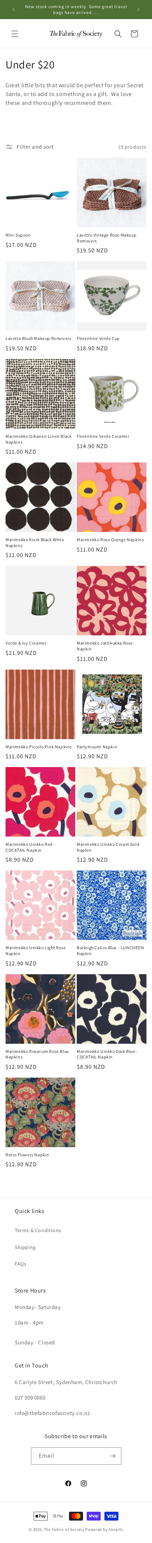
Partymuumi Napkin (97, 746)
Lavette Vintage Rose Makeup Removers (107, 238)
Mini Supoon (18, 235)
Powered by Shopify (104, 1529)
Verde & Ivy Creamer (26, 643)
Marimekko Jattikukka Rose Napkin (105, 646)
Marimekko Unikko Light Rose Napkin (36, 950)
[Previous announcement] (14, 9)
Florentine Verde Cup (98, 338)
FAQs (20, 1263)
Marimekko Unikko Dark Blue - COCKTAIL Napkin (107, 1054)
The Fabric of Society (64, 1529)
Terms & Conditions (38, 1230)
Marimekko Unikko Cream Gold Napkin (108, 847)
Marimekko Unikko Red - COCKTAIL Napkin (30, 847)
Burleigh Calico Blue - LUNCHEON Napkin (110, 950)
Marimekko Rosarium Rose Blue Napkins (37, 1054)
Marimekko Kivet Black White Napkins (35, 542)
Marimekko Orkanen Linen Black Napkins (39, 439)
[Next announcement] (138, 9)
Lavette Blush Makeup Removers (38, 338)
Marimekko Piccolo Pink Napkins (39, 746)
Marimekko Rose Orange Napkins (110, 539)
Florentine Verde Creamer (103, 436)
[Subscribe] (113, 1456)
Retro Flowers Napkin (27, 1154)
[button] (15, 34)
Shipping (25, 1247)
